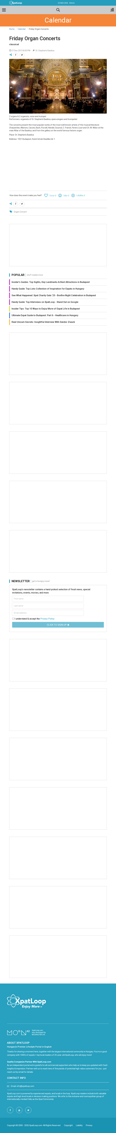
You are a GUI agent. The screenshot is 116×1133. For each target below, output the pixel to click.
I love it (52, 195)
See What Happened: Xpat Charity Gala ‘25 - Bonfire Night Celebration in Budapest (54, 295)
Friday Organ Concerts (34, 38)
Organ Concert (20, 212)
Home (12, 29)
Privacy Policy (47, 618)
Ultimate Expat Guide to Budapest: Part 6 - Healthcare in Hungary (45, 315)
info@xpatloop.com (25, 1086)
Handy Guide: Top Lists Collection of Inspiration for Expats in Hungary (48, 288)
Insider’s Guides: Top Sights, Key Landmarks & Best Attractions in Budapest (51, 282)
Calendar (22, 29)
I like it (66, 195)
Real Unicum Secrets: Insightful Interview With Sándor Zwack (43, 322)
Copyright (68, 1125)
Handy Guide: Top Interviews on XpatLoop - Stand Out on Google (45, 302)
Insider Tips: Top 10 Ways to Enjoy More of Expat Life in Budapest (46, 308)
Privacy (89, 1125)
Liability (79, 1125)
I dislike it (80, 195)
